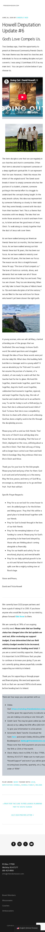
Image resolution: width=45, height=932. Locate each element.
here (14, 737)
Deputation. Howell (11, 785)
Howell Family (27, 785)
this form (20, 616)
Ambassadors (8, 911)
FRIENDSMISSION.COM (11, 5)
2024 (33, 782)
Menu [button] (39, 5)
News (16, 782)
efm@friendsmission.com (13, 874)
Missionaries (7, 900)
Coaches (5, 905)
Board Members (9, 895)
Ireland (39, 785)
